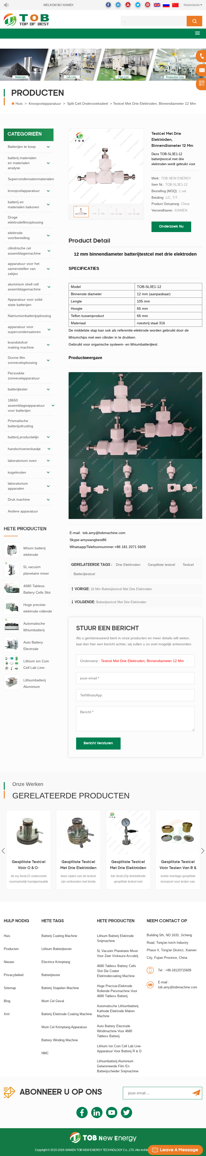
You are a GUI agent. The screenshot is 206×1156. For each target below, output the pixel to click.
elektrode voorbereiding (19, 235)
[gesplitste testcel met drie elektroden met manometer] (128, 832)
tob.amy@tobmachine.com (177, 984)
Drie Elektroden (128, 565)
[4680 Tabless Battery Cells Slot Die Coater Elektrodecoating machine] (11, 588)
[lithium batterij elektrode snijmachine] (11, 550)
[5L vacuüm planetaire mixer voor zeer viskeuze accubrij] (11, 569)
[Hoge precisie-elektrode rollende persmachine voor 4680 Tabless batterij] (11, 606)
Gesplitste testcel (161, 565)
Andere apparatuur (23, 511)
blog (7, 1001)
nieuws (9, 962)
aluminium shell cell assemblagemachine (24, 286)
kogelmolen (17, 472)
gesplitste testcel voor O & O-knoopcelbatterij (28, 865)
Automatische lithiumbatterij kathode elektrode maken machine (37, 627)
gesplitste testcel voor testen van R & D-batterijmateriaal (178, 865)
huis (7, 936)
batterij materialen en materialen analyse (22, 163)
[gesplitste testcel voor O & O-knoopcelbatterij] (29, 832)
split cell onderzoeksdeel (87, 103)
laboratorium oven (22, 461)
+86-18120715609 (174, 970)
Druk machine (19, 499)
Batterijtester (50, 975)
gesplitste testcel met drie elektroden (78, 865)
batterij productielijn (23, 437)
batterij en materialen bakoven (23, 204)
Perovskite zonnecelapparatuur (24, 375)
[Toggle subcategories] (48, 147)
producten (11, 949)
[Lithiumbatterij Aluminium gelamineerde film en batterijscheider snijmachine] (11, 682)
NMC (45, 1053)
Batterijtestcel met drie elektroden (121, 602)
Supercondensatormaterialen (31, 179)
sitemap (10, 988)
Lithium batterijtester (56, 949)
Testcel (188, 565)
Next (203, 851)
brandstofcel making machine (21, 344)
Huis (19, 103)
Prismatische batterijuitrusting (20, 423)
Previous (3, 851)
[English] (157, 5)
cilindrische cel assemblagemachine (24, 250)
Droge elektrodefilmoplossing (25, 219)
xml (7, 1014)
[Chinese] (175, 5)
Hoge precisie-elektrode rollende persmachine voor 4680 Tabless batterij (37, 608)
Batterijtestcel (84, 574)
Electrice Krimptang (55, 962)
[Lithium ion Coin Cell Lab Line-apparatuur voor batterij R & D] (11, 663)
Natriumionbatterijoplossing (29, 316)
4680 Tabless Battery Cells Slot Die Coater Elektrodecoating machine (36, 590)
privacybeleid (13, 975)
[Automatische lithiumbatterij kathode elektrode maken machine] (11, 625)
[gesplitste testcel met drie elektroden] (78, 832)
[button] (197, 33)
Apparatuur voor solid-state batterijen (25, 301)
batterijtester (18, 389)
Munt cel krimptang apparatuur (64, 1027)
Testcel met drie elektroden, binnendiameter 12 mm (142, 661)
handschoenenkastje (24, 449)
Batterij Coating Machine (59, 936)
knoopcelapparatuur (45, 103)
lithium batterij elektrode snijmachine (34, 552)
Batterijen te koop (22, 147)
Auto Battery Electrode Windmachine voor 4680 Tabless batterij (38, 646)
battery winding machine (59, 1040)
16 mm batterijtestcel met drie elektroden (121, 589)
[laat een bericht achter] (175, 1150)
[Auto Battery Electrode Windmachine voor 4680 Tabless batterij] (11, 644)
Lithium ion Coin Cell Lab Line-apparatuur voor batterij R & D (36, 665)
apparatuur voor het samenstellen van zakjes (23, 269)
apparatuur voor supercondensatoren (24, 329)
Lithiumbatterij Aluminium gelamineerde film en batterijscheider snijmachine (38, 684)
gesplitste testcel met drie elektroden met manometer (128, 865)
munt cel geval (52, 1001)
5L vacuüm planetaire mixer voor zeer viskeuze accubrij (38, 571)
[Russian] (166, 5)
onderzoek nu (171, 226)
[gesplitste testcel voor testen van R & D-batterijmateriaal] (178, 832)
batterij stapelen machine (60, 988)
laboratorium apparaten (18, 485)
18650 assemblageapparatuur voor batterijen (26, 405)
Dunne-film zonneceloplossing (22, 360)
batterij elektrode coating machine (66, 1014)
